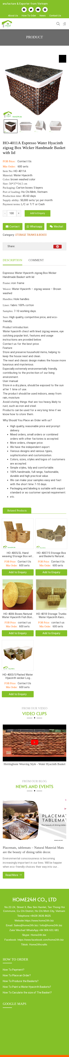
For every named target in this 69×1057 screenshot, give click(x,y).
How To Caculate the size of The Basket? (27, 992)
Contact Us (55, 15)
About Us (13, 15)
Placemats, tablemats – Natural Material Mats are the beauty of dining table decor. (33, 850)
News (43, 15)
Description (12, 260)
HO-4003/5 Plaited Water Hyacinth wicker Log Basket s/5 (18, 676)
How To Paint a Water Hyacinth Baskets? (27, 986)
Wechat (58, 226)
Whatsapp (36, 226)
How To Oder (29, 15)
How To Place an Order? (17, 975)
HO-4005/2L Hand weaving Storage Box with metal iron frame (17, 554)
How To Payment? (13, 969)
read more (12, 875)
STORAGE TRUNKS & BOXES (31, 234)
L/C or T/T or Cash (33, 204)
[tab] (12, 260)
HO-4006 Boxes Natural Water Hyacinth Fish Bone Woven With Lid (17, 615)
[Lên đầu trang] (61, 1048)
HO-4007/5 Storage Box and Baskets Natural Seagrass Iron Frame (51, 554)
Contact (14, 226)
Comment (36, 260)
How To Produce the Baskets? (20, 981)
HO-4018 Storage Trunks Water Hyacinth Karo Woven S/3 (51, 615)
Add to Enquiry (37, 213)
